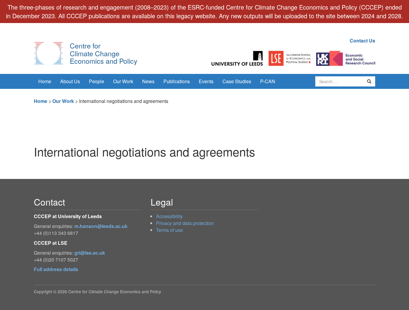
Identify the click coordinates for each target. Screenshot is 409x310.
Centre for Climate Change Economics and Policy (103, 53)
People (96, 81)
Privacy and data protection (185, 223)
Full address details (56, 269)
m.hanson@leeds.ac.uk (101, 226)
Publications (176, 81)
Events (206, 81)
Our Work (123, 81)
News (148, 81)
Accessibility (169, 216)
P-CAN (267, 81)
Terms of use (169, 230)
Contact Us (362, 40)
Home (44, 81)
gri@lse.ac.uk (89, 252)
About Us (70, 81)
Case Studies (236, 81)
